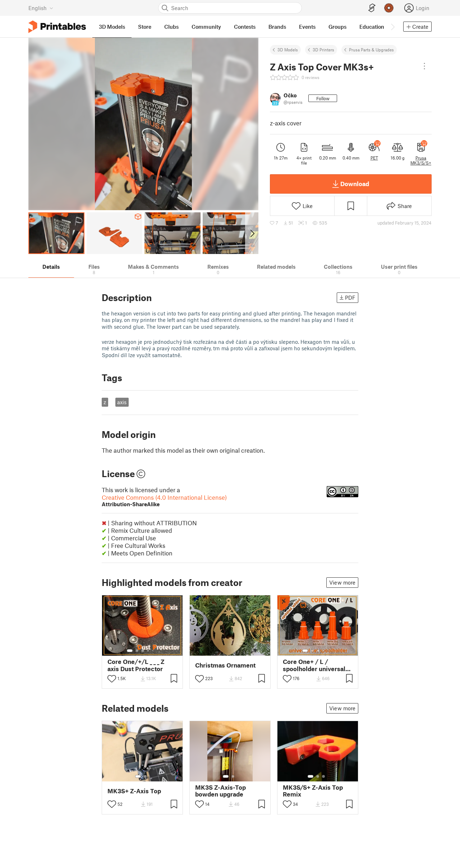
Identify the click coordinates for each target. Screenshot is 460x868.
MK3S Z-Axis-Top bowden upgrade (220, 791)
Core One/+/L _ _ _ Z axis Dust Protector (136, 665)
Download (354, 183)
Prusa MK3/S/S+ (420, 160)
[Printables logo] (57, 26)
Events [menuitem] (307, 26)
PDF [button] (350, 297)
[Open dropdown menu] (424, 66)
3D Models (287, 49)
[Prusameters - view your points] (389, 8)
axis (121, 402)
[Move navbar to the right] (392, 26)
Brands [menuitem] (277, 26)
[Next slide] (251, 233)
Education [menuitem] (371, 26)
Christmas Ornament (225, 665)
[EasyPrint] (372, 8)
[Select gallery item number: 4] (148, 650)
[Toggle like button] (111, 678)
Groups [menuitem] (337, 26)
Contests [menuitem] (245, 26)
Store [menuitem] (144, 26)
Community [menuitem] (206, 26)
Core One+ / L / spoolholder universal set (314, 665)
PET (374, 157)
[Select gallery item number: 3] (142, 650)
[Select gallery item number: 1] (130, 650)
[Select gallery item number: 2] (136, 650)
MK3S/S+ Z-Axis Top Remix (313, 791)
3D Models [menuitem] (112, 26)
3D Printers (323, 49)
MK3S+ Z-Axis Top (134, 791)
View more (342, 582)
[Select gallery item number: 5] (153, 650)
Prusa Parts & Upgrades (371, 49)
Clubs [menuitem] (171, 26)
